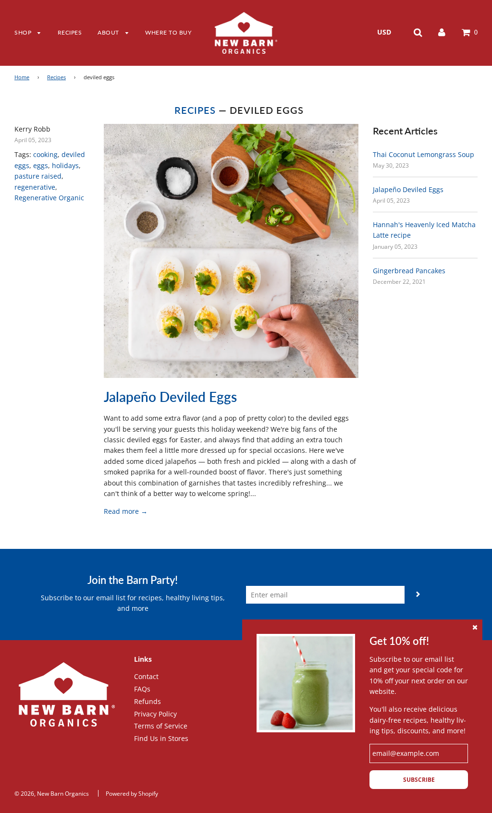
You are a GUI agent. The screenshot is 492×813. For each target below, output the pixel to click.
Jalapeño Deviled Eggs (170, 396)
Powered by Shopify (132, 793)
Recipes (56, 77)
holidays (65, 165)
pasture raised (38, 176)
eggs (40, 165)
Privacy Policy (155, 713)
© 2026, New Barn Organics (51, 793)
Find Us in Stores (161, 738)
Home (21, 77)
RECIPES (70, 32)
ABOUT (109, 32)
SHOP (23, 32)
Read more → (126, 511)
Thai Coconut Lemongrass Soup (423, 154)
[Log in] (441, 32)
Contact (146, 676)
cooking (45, 154)
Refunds (147, 701)
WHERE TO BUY (168, 32)
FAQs (142, 688)
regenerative (34, 187)
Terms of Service (160, 725)
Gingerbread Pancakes (409, 270)
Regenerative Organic (49, 197)
